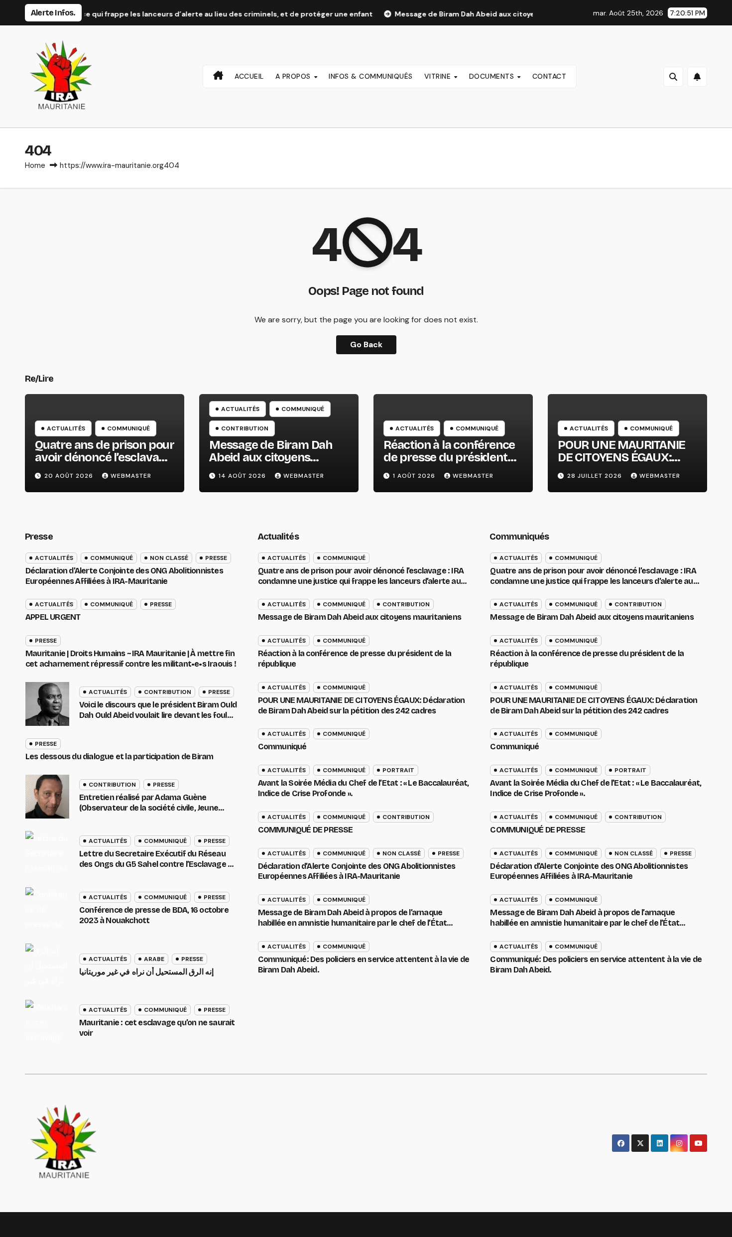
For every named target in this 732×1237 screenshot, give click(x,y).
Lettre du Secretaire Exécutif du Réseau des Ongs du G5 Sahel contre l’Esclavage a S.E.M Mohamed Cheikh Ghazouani (155, 864)
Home (35, 165)
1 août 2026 (415, 476)
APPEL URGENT (52, 617)
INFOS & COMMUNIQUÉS (371, 76)
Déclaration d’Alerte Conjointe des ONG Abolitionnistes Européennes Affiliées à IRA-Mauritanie (124, 576)
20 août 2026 (69, 476)
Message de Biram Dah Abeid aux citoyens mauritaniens (270, 457)
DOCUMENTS (492, 76)
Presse (216, 558)
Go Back (366, 344)
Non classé (169, 558)
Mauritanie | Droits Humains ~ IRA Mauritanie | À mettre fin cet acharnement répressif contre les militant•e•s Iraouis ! (130, 659)
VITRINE (438, 76)
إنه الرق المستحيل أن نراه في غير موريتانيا (146, 971)
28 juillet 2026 (595, 476)
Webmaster (131, 476)
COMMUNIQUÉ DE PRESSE (305, 829)
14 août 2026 (243, 476)
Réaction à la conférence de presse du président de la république (449, 457)
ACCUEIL (249, 76)
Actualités (66, 428)
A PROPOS (294, 76)
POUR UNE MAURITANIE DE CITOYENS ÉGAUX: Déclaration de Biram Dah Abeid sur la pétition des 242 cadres (361, 705)
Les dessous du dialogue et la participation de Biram (119, 756)
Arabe (154, 959)
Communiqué (128, 428)
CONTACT (549, 76)
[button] (673, 77)
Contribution (244, 428)
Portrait (398, 770)
